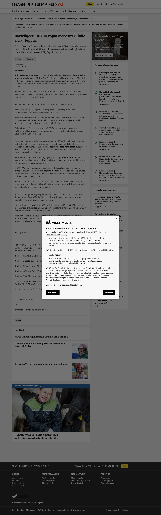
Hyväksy (109, 292)
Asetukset (52, 292)
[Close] (117, 218)
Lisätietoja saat (64, 285)
